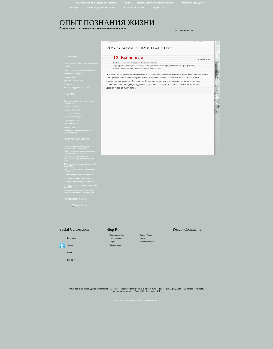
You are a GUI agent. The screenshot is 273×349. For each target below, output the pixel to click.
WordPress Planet (147, 242)
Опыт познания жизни (107, 22)
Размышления (70, 124)
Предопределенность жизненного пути (155, 3)
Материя (165, 66)
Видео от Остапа (71, 110)
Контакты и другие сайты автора (101, 7)
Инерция (157, 66)
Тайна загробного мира (73, 164)
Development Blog (117, 235)
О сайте (126, 3)
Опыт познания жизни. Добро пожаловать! (96, 3)
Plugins (112, 242)
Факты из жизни (70, 127)
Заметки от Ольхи (71, 117)
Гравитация (148, 66)
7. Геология (68, 178)
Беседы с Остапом (71, 106)
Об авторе (74, 7)
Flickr (69, 253)
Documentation (115, 238)
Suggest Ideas (115, 245)
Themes (143, 238)
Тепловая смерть (141, 68)
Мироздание (175, 66)
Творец (130, 68)
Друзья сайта (159, 7)
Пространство (188, 66)
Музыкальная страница (134, 7)
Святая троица (119, 68)
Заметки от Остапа (71, 120)
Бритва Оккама (124, 66)
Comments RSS (153, 291)
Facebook (71, 238)
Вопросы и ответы (71, 113)
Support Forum (146, 235)
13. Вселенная (128, 57)
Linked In (71, 260)
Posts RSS (139, 291)
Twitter (70, 245)
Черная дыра (155, 68)
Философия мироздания (192, 3)
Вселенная (137, 66)
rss (191, 30)
